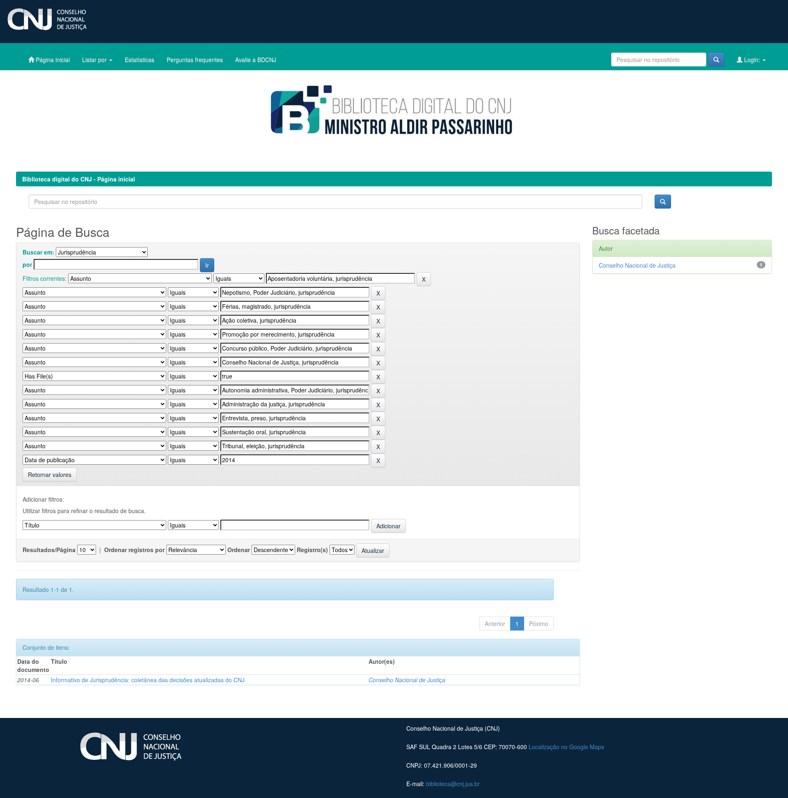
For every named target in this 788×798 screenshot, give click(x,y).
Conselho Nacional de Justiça (407, 680)
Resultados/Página (49, 550)
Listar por (95, 59)
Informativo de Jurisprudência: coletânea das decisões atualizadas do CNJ (148, 680)
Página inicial (52, 59)
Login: (752, 59)
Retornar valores (49, 474)
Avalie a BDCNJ (255, 59)
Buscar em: (38, 252)
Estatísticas (139, 59)
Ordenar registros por (134, 550)
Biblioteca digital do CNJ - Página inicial (78, 179)
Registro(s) (312, 550)
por (27, 264)
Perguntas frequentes (195, 59)
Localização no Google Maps (566, 747)
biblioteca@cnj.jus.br (453, 784)
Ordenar (238, 550)
